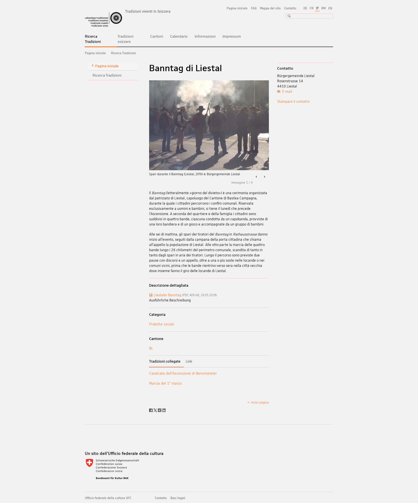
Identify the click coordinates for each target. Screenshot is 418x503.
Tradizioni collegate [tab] (164, 361)
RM (323, 8)
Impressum (231, 36)
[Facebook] (151, 410)
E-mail (286, 91)
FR (312, 8)
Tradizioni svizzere (125, 39)
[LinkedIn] (164, 410)
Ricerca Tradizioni (99, 40)
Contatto (290, 8)
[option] (209, 125)
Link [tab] (189, 361)
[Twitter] (155, 410)
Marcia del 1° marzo (165, 383)
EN (330, 8)
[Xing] (160, 410)
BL (151, 348)
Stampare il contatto (293, 101)
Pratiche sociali (161, 324)
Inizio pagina (259, 402)
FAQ (253, 8)
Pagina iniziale (237, 8)
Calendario (179, 36)
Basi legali (177, 498)
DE (305, 8)
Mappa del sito (270, 8)
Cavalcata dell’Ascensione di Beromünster (183, 373)
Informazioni (205, 36)
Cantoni (156, 36)
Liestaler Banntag (185, 295)
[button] (287, 16)
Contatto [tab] (285, 68)
